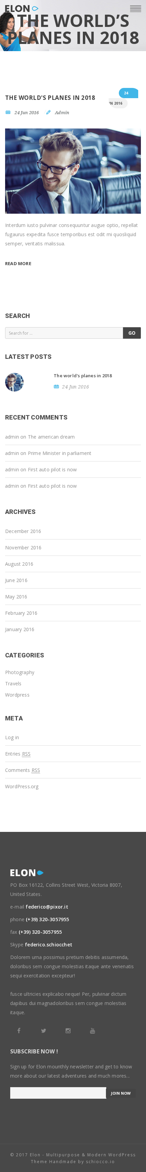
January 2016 (19, 629)
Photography (19, 672)
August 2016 (19, 564)
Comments (22, 770)
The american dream (51, 436)
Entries (18, 753)
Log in (12, 737)
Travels (13, 683)
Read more (18, 263)
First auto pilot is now (52, 469)
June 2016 (16, 580)
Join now (121, 1093)
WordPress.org (22, 786)
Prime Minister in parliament (60, 453)
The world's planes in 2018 (50, 98)
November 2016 (23, 547)
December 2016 (23, 531)
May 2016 (16, 596)
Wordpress (17, 694)
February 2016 (21, 613)
